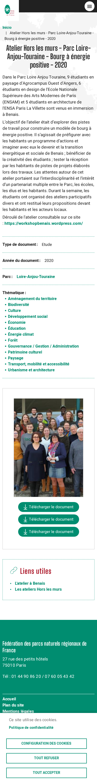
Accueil (9, 699)
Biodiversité (18, 305)
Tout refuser (46, 758)
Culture (14, 311)
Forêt (12, 340)
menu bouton (90, 6)
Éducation (17, 328)
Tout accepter (46, 772)
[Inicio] (9, 6)
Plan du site (13, 705)
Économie (17, 323)
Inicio (6, 27)
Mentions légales (18, 711)
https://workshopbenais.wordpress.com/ (43, 223)
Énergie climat (21, 334)
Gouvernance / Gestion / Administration (43, 346)
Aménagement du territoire (32, 299)
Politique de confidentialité (31, 727)
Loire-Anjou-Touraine (36, 277)
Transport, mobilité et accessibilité (38, 364)
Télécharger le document (51, 507)
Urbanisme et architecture (31, 370)
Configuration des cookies (46, 743)
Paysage (15, 358)
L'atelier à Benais (30, 583)
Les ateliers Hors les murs (38, 589)
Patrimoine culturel (25, 352)
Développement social (28, 317)
